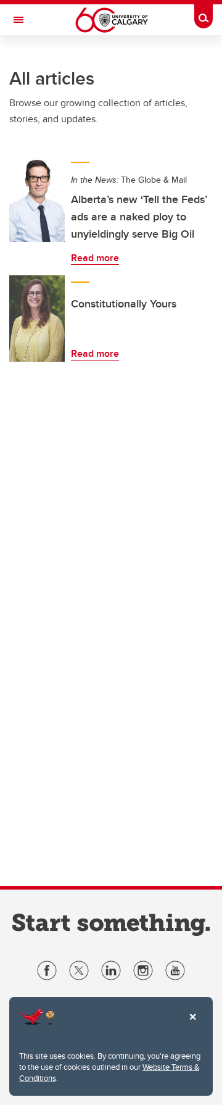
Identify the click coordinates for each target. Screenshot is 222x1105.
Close (192, 1025)
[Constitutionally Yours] (37, 318)
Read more (95, 258)
